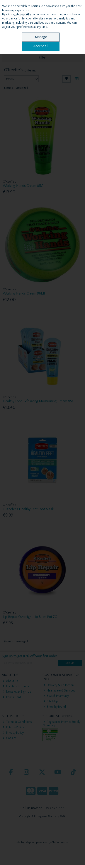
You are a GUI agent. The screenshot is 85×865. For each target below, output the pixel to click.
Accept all (40, 46)
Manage (41, 37)
